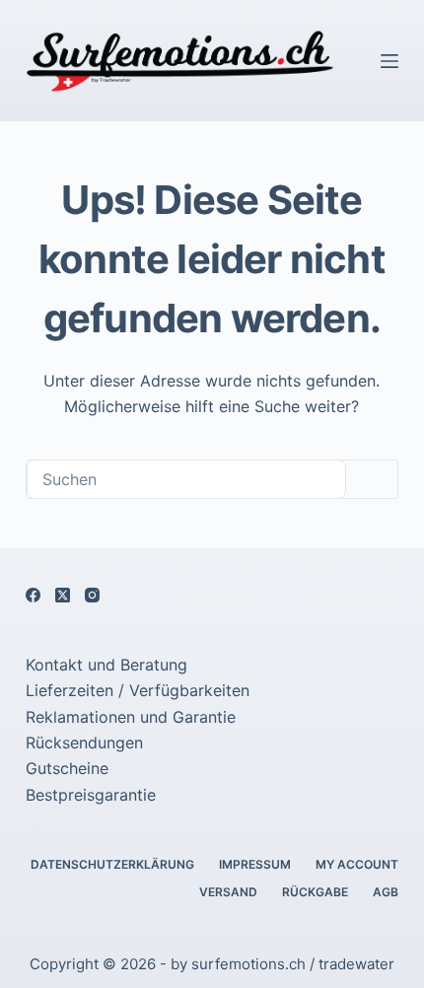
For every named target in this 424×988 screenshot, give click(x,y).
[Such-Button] (371, 479)
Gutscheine (67, 768)
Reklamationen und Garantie (131, 717)
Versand (228, 891)
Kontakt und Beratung (106, 664)
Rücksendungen (84, 742)
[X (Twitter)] (62, 595)
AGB (385, 891)
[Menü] (389, 61)
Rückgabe (315, 891)
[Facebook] (33, 595)
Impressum (255, 864)
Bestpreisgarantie (91, 795)
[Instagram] (92, 595)
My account (357, 864)
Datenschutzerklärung (112, 864)
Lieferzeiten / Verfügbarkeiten (137, 690)
